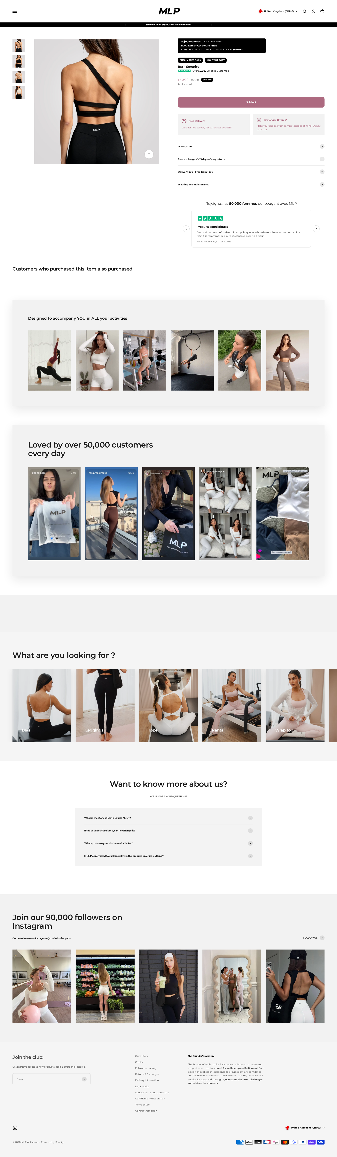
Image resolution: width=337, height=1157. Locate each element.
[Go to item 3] (18, 77)
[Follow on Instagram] (15, 1127)
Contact (139, 1062)
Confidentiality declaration (150, 1098)
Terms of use (142, 1104)
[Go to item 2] (18, 62)
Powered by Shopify (52, 1142)
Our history (141, 1056)
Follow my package (146, 1068)
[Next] (211, 25)
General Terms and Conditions (152, 1092)
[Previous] (125, 25)
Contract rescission (146, 1110)
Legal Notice (142, 1086)
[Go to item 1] (18, 46)
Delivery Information (147, 1080)
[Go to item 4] (18, 93)
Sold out (251, 102)
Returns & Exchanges (147, 1074)
